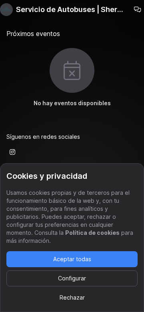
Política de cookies (92, 232)
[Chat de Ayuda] (137, 9)
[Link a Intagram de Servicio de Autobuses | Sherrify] (12, 152)
